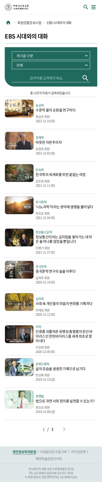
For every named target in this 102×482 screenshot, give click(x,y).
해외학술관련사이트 (49, 458)
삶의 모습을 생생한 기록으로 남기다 (61, 368)
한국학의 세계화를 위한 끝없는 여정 (61, 174)
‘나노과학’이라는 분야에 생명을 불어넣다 (64, 206)
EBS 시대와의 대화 (59, 22)
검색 (85, 78)
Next (64, 429)
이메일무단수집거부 (53, 451)
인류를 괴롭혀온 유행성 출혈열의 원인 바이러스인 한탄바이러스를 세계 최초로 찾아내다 (64, 336)
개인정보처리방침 (24, 451)
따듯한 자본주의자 (49, 142)
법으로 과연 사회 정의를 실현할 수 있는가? (65, 401)
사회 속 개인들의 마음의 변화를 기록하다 (64, 303)
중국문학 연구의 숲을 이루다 (55, 271)
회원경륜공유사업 (29, 22)
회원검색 (86, 7)
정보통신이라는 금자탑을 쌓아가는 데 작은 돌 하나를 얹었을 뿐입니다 (64, 239)
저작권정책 (78, 451)
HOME (8, 22)
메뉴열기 (93, 7)
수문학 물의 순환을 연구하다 (55, 110)
